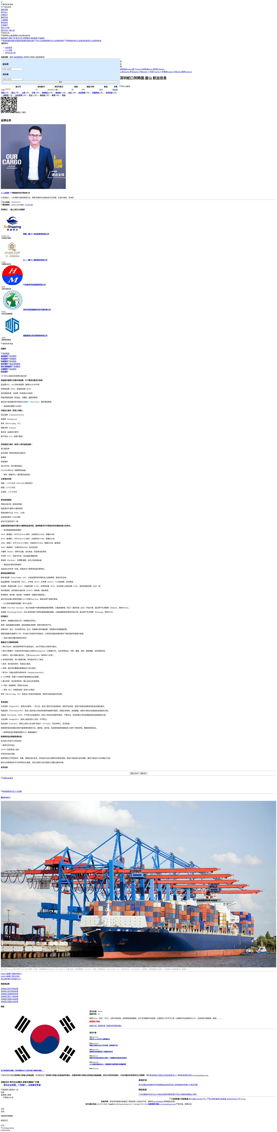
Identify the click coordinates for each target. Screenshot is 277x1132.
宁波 (143, 72)
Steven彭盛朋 (5, 193)
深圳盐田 (126, 69)
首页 (11, 57)
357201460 (29, 205)
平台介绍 (179, 1094)
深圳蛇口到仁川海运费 (9, 996)
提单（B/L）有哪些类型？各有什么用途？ (20, 690)
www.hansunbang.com (167, 1104)
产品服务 (41, 38)
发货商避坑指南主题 (26, 41)
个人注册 (8, 50)
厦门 (136, 69)
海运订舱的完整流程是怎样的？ (16, 638)
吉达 (70, 93)
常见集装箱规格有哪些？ (13, 530)
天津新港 (146, 69)
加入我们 (193, 1094)
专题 (185, 1085)
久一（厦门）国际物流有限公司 (35, 260)
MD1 (101, 89)
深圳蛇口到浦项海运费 (9, 994)
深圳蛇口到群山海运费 (9, 1002)
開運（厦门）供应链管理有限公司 (36, 234)
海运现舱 (33, 38)
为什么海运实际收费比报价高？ (16, 376)
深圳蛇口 (158, 69)
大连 (177, 72)
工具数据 (4, 20)
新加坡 (58, 93)
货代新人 (171, 1085)
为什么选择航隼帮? (57, 41)
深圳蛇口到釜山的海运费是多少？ (164, 1075)
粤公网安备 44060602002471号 (228, 1099)
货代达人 (4, 12)
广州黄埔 (166, 72)
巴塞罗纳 (95, 93)
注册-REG (143, 773)
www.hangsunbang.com (199, 1075)
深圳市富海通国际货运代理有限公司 (37, 310)
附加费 (115, 90)
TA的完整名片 (6, 115)
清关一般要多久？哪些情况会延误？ (17, 475)
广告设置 (142, 1094)
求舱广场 (11, 38)
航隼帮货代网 (186, 1075)
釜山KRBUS (5, 797)
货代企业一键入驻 (8, 30)
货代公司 (19, 38)
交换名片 (4, 15)
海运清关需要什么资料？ (13, 406)
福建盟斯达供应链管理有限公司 (35, 336)
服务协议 (149, 1094)
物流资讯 (4, 23)
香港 (186, 72)
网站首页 (4, 38)
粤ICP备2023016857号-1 (198, 1099)
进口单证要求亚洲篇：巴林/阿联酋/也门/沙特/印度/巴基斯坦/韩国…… (22, 1070)
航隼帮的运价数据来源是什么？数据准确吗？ (21, 732)
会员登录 (8, 48)
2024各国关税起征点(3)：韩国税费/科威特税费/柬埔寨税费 (107, 1064)
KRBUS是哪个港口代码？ (11, 976)
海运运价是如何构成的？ (13, 565)
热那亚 (6, 95)
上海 (124, 72)
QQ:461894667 (158, 1101)
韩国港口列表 (94, 1021)
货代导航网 (156, 1085)
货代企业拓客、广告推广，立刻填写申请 (22, 1085)
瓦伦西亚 (109, 93)
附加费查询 (179, 1085)
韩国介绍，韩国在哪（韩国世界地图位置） (105, 1026)
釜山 (13, 93)
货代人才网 (5, 28)
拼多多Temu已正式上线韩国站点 (99, 1039)
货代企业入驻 (10, 53)
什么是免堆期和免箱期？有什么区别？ (18, 603)
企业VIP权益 (157, 1094)
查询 (60, 82)
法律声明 (165, 1094)
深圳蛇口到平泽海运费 (9, 989)
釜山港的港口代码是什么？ (11, 979)
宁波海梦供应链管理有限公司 (34, 285)
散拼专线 (4, 17)
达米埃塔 (81, 93)
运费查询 (26, 38)
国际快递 (4, 10)
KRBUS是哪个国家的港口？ (11, 974)
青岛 (134, 72)
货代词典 (142, 1085)
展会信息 (164, 1085)
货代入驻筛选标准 (94, 41)
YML (3, 90)
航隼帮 (13, 35)
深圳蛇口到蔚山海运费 (9, 999)
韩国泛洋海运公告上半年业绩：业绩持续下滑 (103, 1045)
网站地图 (186, 1094)
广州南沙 (154, 72)
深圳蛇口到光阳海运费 (9, 991)
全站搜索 (149, 1085)
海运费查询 (18, 57)
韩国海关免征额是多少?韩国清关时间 (101, 1051)
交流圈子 (4, 25)
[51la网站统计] (243, 1099)
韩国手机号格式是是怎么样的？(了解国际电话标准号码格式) (108, 1058)
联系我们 (172, 1094)
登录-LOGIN (134, 773)
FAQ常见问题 (192, 1085)
